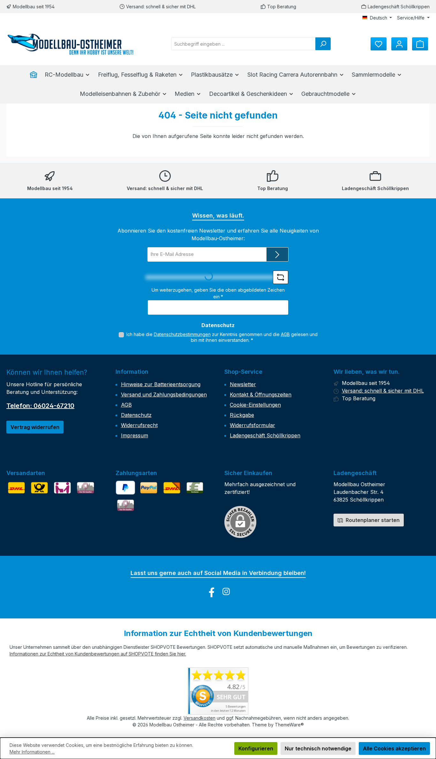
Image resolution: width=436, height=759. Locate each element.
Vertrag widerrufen (35, 427)
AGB (285, 334)
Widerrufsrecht (139, 425)
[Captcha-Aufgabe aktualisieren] (280, 277)
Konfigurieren (255, 748)
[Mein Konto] (399, 43)
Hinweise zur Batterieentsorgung (160, 384)
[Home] (35, 74)
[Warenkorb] (420, 43)
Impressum (134, 435)
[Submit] (277, 254)
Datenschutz (136, 415)
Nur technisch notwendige (318, 748)
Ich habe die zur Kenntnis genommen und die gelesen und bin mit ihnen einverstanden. (222, 337)
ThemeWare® (289, 724)
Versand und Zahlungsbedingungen (164, 394)
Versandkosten (199, 718)
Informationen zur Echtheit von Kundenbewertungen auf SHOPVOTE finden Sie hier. (98, 653)
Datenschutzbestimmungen (182, 334)
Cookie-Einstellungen (255, 405)
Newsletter (243, 384)
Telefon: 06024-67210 (40, 406)
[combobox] (243, 43)
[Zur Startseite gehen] (70, 44)
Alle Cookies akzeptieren (394, 748)
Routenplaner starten (372, 520)
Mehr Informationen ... (32, 752)
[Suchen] (323, 43)
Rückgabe (242, 415)
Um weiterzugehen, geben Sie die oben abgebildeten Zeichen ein (218, 293)
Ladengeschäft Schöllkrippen (399, 6)
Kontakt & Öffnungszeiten (260, 394)
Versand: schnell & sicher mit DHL (161, 6)
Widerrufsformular (252, 425)
